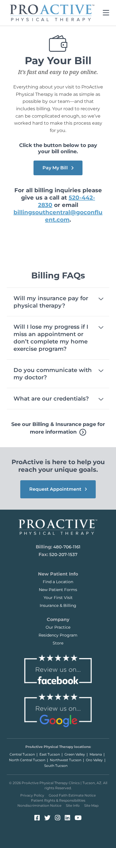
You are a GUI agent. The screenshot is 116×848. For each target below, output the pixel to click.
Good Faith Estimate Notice (72, 795)
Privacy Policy (32, 795)
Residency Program (58, 635)
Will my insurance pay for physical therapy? (51, 302)
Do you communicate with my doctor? (53, 374)
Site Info (73, 805)
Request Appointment (55, 489)
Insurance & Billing (58, 605)
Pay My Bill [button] (56, 167)
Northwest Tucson (65, 760)
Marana (96, 754)
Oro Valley (94, 760)
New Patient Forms (58, 589)
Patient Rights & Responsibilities (58, 800)
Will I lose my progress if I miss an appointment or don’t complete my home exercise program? (51, 337)
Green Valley (74, 754)
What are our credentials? (51, 398)
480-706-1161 (67, 547)
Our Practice (58, 627)
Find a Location (58, 581)
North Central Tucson (27, 760)
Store (58, 643)
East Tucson (49, 754)
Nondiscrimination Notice (39, 805)
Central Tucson (22, 754)
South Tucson (56, 765)
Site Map (91, 805)
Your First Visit (58, 597)
